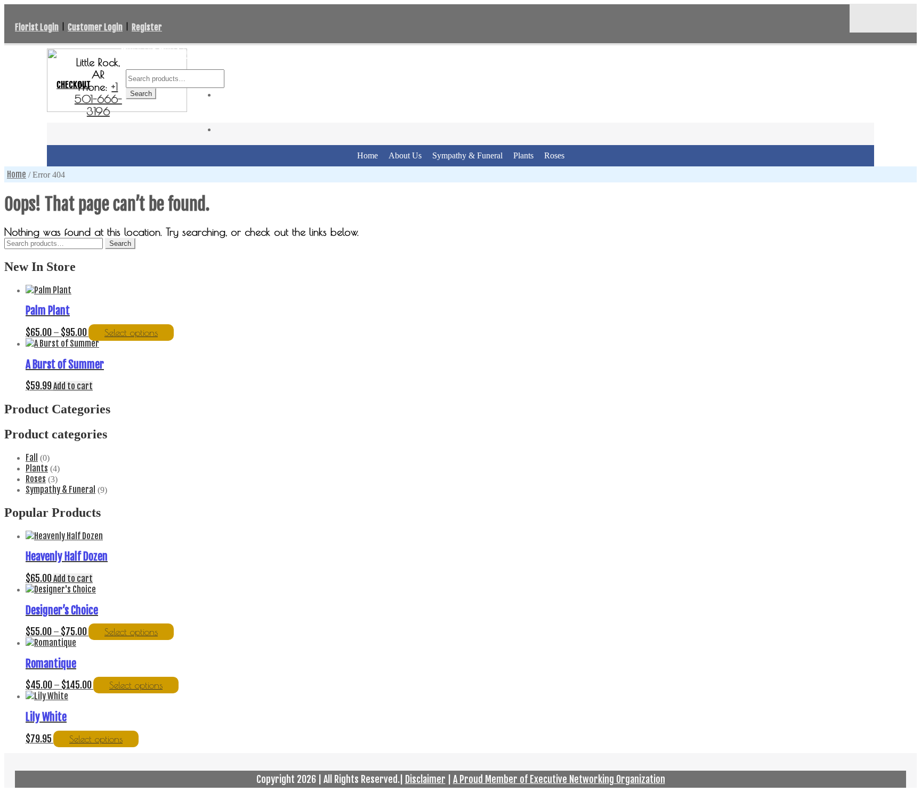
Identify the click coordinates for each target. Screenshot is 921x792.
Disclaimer (425, 779)
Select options (131, 332)
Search (141, 94)
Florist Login (37, 27)
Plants (523, 155)
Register (147, 27)
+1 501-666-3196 (98, 99)
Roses (554, 155)
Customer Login (95, 27)
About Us (405, 155)
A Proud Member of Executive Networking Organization (559, 779)
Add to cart (73, 386)
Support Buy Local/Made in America (197, 52)
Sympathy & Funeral (467, 155)
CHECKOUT (73, 84)
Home (367, 155)
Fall (32, 457)
